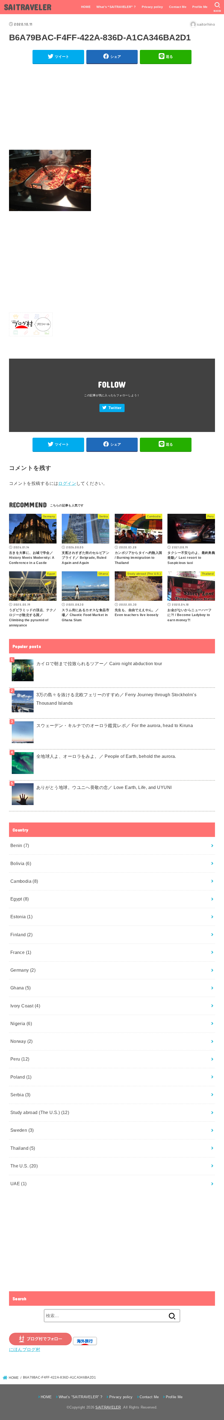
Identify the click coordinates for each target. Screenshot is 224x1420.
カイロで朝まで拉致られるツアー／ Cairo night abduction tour (99, 663)
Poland (21, 1076)
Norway (21, 1041)
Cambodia (24, 881)
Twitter (115, 408)
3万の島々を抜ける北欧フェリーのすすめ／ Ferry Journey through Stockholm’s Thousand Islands (116, 699)
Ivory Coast (25, 1005)
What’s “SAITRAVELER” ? (116, 6)
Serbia (20, 1094)
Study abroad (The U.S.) (39, 1112)
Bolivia (20, 863)
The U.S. (24, 1165)
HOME (85, 6)
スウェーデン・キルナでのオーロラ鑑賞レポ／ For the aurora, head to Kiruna (114, 725)
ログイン (67, 483)
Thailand (22, 1148)
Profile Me (199, 6)
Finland (21, 934)
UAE (18, 1183)
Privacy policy (152, 6)
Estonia (21, 916)
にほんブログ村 (24, 1349)
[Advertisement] (112, 107)
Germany (23, 970)
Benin (19, 845)
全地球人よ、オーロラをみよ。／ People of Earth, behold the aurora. (106, 756)
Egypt (19, 898)
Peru (20, 1058)
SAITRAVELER (27, 7)
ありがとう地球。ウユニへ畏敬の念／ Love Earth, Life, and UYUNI (104, 787)
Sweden (22, 1130)
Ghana (20, 987)
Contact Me (177, 6)
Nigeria (21, 1023)
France (20, 952)
